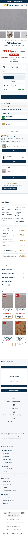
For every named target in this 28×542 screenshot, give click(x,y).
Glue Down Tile (7, 484)
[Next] (24, 20)
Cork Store (5, 40)
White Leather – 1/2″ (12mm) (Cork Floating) (8, 338)
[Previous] (2, 20)
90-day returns (14, 131)
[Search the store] (22, 5)
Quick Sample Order (8, 317)
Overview (5, 266)
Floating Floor (6, 481)
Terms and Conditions (15, 519)
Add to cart (14, 97)
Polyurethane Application (9, 490)
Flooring (13, 40)
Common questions (8, 277)
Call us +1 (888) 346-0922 (14, 526)
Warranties (5, 503)
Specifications (7, 269)
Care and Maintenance (9, 475)
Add (14, 150)
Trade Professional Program (14, 529)
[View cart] (25, 5)
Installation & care (8, 273)
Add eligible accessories (10, 188)
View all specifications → (7, 260)
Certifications (6, 497)
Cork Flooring (22, 40)
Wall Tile (5, 487)
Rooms (19, 77)
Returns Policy (9, 522)
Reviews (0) (6, 285)
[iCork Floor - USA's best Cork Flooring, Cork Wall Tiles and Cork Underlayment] (11, 5)
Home (7, 519)
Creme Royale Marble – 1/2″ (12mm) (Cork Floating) (20, 310)
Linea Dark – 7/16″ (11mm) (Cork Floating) (20, 338)
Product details (7, 281)
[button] (2, 6)
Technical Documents (8, 500)
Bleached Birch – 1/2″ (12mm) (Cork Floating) (7, 310)
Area (9, 77)
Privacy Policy (19, 522)
